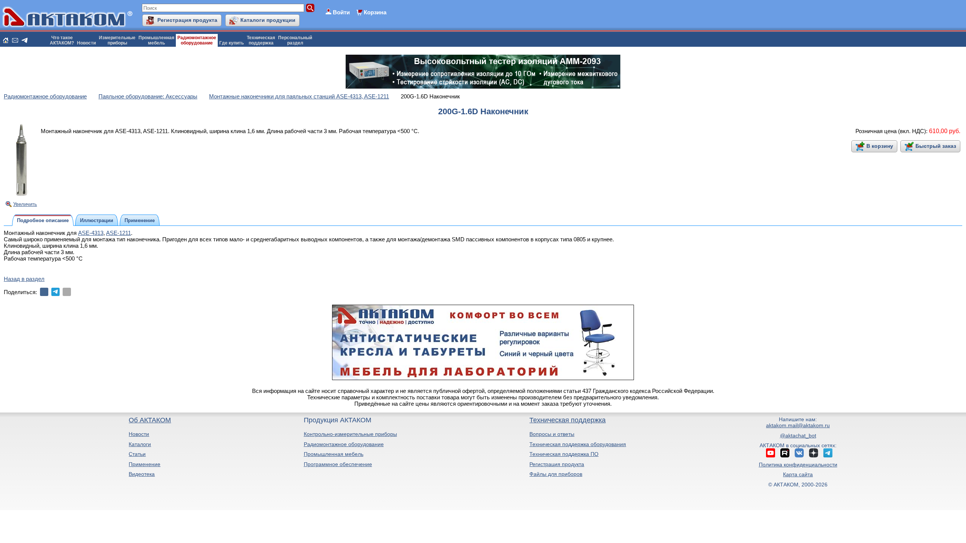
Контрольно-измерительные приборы (350, 434)
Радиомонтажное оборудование (344, 444)
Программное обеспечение (338, 464)
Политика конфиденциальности (798, 465)
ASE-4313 (90, 233)
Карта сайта (798, 474)
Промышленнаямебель (156, 40)
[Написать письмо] (15, 40)
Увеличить (25, 204)
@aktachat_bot (798, 436)
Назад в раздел (24, 279)
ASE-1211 (118, 233)
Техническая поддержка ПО (563, 454)
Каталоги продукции (267, 20)
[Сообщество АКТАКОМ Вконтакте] (799, 452)
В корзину (879, 146)
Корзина (375, 12)
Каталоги (140, 444)
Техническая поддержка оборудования (577, 444)
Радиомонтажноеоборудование (196, 40)
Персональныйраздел (295, 40)
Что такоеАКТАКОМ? (62, 40)
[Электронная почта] (67, 292)
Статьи (137, 454)
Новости (86, 43)
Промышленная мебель (333, 454)
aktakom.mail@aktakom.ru (798, 425)
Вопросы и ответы (551, 434)
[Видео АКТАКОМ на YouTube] (770, 452)
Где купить (231, 43)
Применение (144, 464)
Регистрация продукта (187, 20)
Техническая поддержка (567, 420)
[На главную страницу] (5, 40)
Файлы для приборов (555, 474)
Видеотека (142, 474)
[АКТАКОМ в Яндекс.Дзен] (813, 452)
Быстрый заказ (935, 146)
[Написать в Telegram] (24, 40)
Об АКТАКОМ (150, 420)
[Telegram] (55, 292)
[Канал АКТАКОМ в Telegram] (827, 452)
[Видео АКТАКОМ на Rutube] (784, 452)
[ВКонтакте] (44, 292)
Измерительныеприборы (117, 40)
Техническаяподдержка (261, 40)
